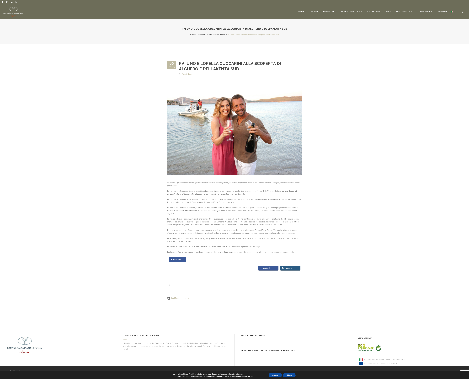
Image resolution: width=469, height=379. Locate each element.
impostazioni (248, 376)
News (189, 74)
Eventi (222, 35)
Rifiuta (289, 375)
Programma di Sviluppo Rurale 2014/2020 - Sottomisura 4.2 (268, 350)
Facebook (177, 260)
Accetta (275, 375)
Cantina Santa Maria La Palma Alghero (204, 35)
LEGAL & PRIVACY (365, 338)
